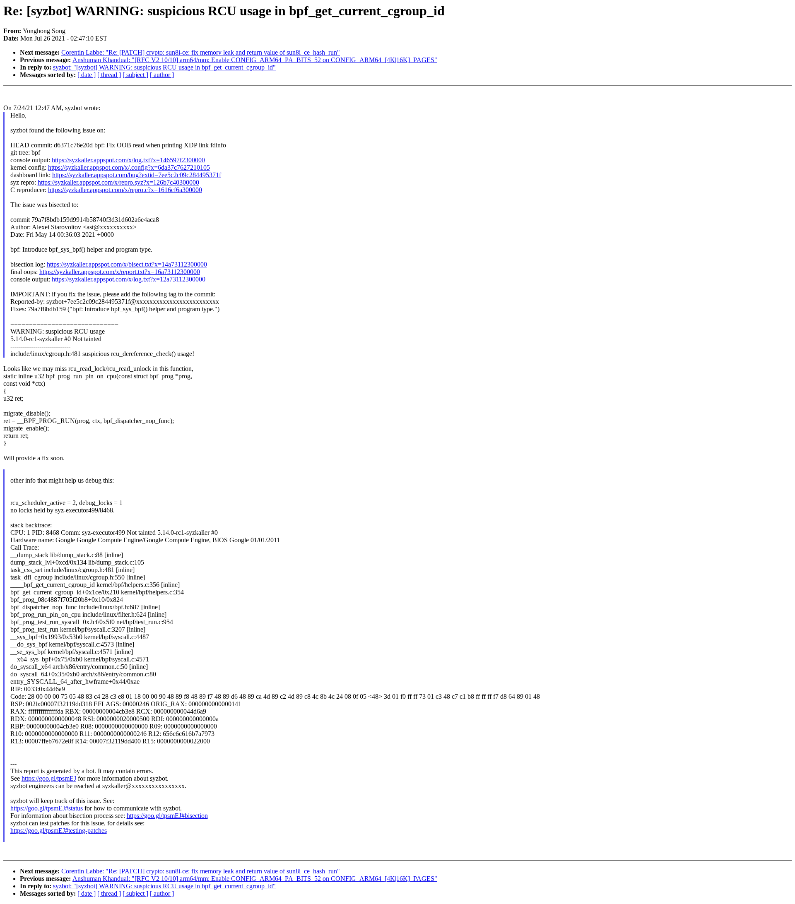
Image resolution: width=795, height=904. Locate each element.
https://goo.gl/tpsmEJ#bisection (167, 815)
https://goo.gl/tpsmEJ (49, 778)
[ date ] (86, 74)
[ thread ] (109, 74)
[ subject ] (135, 74)
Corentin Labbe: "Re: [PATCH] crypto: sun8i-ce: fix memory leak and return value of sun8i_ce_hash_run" (200, 52)
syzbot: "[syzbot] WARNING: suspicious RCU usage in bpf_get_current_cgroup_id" (164, 67)
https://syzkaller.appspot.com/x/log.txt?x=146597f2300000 (128, 159)
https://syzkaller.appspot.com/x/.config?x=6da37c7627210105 (129, 167)
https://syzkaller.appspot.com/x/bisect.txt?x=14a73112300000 (127, 264)
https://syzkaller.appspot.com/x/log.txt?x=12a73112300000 (128, 279)
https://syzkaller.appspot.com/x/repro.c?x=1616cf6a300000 (125, 189)
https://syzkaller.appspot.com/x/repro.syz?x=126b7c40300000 (118, 182)
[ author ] (162, 74)
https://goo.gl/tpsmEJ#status (46, 808)
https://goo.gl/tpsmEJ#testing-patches (58, 830)
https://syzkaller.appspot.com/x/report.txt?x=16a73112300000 (119, 271)
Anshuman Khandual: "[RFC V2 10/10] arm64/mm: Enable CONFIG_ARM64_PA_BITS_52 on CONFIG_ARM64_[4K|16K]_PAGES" (254, 59)
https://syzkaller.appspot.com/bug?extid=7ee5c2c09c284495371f (136, 174)
